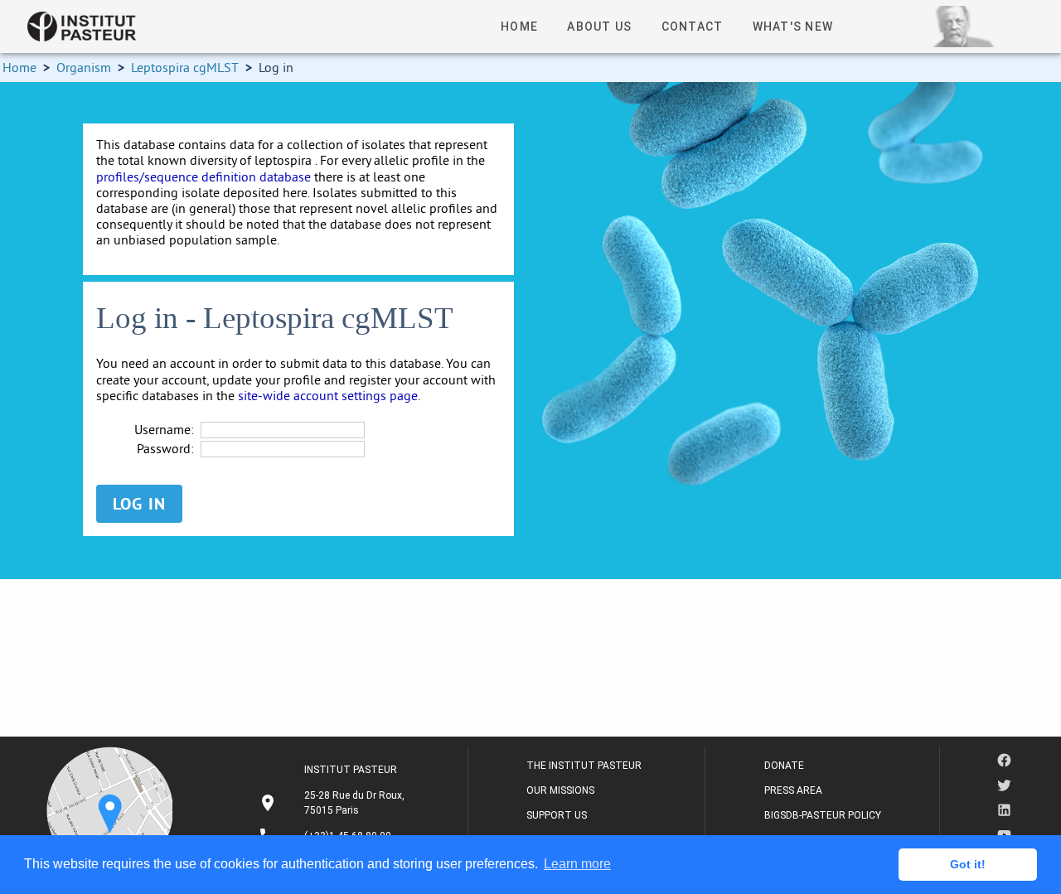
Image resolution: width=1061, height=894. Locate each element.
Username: (164, 429)
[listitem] (334, 802)
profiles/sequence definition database (203, 176)
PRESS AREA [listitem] (793, 790)
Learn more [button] (577, 864)
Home (19, 67)
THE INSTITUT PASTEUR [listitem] (584, 765)
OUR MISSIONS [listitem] (560, 790)
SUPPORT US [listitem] (556, 815)
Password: (165, 449)
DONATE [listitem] (784, 765)
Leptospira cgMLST (185, 67)
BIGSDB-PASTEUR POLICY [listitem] (822, 815)
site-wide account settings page (328, 395)
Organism (83, 67)
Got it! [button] (968, 864)
